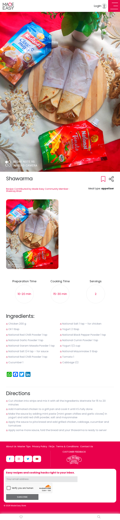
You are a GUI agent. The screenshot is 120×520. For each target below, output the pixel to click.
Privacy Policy (39, 446)
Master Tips (24, 446)
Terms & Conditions (67, 446)
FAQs (52, 446)
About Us (11, 446)
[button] (32, 234)
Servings (96, 281)
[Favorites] (21, 517)
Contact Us (86, 446)
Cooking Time (60, 281)
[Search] (99, 517)
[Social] (10, 459)
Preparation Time (24, 281)
